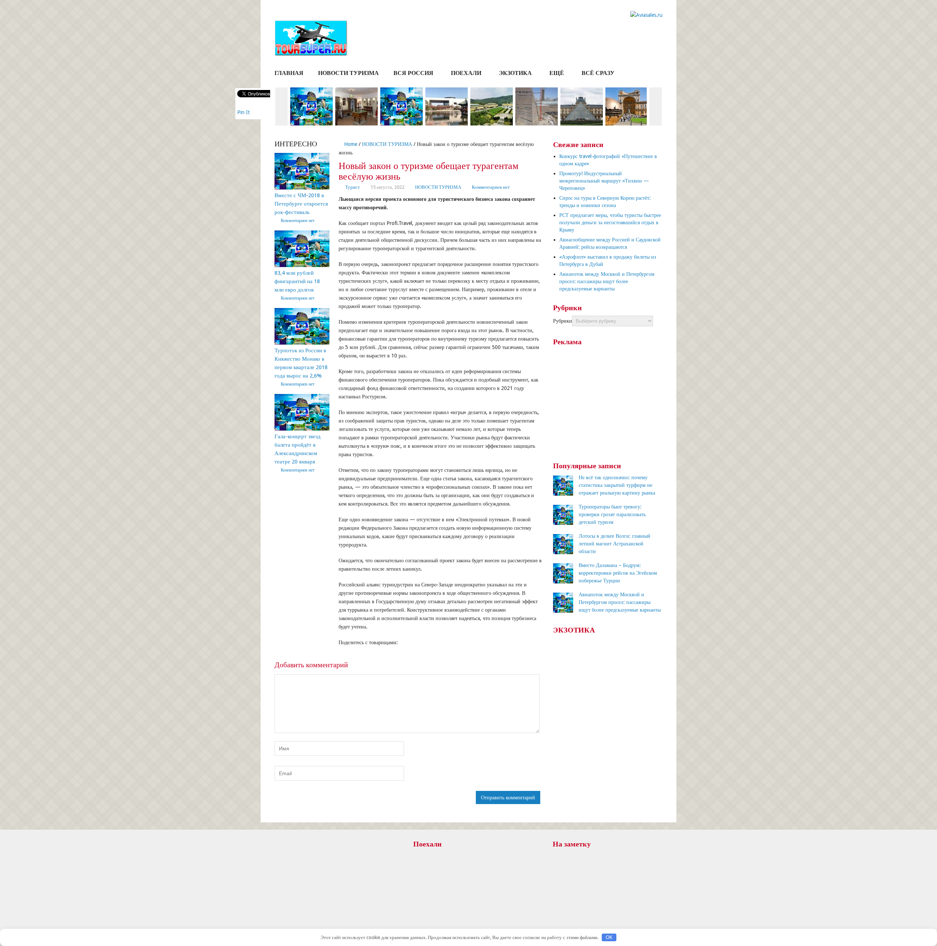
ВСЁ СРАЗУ (598, 73)
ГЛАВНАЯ (289, 73)
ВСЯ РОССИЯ (413, 73)
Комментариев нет (491, 187)
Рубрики (562, 321)
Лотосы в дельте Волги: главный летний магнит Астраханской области (614, 543)
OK (609, 937)
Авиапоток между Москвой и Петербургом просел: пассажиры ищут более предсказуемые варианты (606, 281)
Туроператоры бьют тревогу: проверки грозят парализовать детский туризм (612, 514)
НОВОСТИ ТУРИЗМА (348, 73)
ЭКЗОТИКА (515, 73)
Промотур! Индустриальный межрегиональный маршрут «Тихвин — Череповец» (604, 180)
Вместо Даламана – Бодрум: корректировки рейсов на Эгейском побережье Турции (618, 572)
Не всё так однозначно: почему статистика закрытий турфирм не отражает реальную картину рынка (617, 485)
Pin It (243, 112)
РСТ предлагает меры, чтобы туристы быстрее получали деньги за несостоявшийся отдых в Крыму (610, 222)
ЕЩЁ (556, 73)
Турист (352, 187)
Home (350, 144)
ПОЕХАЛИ (466, 73)
